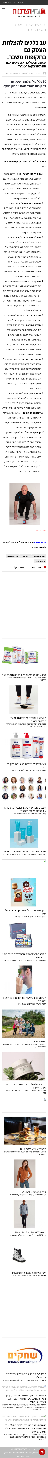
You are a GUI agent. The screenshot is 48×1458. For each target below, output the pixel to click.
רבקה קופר (25, 556)
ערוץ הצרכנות (12, 556)
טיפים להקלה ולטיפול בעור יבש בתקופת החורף (26, 765)
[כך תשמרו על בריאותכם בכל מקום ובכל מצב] (24, 657)
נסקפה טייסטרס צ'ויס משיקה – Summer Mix (25, 912)
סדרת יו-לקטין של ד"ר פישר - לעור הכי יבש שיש (29, 770)
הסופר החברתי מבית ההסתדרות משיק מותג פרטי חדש (24, 955)
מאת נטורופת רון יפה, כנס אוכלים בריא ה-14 (30, 813)
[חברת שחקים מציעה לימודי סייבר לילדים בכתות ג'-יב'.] (24, 1356)
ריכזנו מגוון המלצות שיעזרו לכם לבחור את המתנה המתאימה (24, 854)
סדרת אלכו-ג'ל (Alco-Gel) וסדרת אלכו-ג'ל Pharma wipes (25, 678)
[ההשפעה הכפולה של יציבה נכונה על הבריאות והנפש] (24, 699)
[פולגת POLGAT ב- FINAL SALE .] (24, 1214)
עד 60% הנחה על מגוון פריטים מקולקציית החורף (28, 1194)
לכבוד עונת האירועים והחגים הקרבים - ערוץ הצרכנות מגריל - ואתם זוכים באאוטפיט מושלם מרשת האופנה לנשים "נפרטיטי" (24, 1437)
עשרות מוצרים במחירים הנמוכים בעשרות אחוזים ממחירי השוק (24, 960)
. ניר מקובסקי (39, 556)
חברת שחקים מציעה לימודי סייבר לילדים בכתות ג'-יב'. (26, 1375)
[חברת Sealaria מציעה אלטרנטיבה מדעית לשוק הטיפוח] (24, 1066)
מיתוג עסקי (20, 1456)
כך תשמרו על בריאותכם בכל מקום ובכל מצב (24, 675)
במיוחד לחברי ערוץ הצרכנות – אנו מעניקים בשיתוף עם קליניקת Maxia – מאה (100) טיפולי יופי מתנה (25, 1399)
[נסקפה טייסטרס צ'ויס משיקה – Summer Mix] (24, 892)
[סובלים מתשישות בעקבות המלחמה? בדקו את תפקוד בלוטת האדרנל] (24, 789)
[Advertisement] (24, 606)
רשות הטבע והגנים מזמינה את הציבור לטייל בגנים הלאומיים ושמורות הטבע (24, 1045)
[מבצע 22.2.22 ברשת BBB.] (24, 1131)
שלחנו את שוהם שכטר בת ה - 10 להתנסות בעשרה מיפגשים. (24, 1380)
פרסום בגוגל (13, 1452)
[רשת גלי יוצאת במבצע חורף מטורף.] (24, 1254)
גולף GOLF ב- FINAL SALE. (32, 1192)
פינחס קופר (40, 561)
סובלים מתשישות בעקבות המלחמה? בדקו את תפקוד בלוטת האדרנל (25, 809)
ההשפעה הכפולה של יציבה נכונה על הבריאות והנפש (28, 719)
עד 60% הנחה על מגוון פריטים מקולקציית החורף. (28, 1235)
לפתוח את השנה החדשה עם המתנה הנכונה (24, 851)
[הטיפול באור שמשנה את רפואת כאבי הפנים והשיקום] (24, 979)
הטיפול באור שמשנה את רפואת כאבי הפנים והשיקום (24, 999)
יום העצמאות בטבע (36, 1041)
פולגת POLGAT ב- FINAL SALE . (30, 1232)
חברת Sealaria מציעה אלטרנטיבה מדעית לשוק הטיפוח (25, 1086)
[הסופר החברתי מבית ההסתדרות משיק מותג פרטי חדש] (24, 936)
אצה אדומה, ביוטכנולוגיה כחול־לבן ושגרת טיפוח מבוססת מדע (25, 1091)
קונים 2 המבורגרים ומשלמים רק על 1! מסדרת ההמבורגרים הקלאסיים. (25, 1152)
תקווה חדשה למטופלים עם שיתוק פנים (32, 1004)
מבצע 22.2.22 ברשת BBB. (33, 1149)
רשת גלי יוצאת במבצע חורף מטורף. (28, 1272)
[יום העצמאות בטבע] (24, 1023)
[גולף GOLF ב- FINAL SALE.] (24, 1173)
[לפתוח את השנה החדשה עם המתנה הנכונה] (24, 833)
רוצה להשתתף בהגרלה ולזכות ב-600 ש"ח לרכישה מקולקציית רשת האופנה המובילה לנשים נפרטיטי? (25, 1428)
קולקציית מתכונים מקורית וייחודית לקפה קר (30, 916)
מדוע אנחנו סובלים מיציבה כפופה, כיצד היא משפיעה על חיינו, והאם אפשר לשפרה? (26, 725)
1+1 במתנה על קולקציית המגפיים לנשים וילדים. (29, 1275)
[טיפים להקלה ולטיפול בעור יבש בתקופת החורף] (24, 746)
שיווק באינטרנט (23, 1452)
